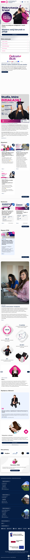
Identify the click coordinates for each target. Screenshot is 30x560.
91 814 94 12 (5, 487)
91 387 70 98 (5, 501)
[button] (29, 559)
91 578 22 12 (5, 515)
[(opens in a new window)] (29, 556)
